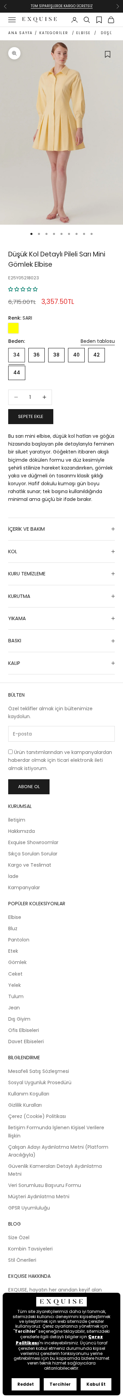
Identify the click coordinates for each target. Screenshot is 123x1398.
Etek (13, 951)
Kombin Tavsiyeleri (30, 1248)
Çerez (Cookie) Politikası (37, 1116)
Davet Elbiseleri (26, 1041)
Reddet (25, 1384)
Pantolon (18, 939)
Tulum (16, 996)
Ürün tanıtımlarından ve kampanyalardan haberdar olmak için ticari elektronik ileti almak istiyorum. (60, 760)
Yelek (14, 985)
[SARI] (13, 328)
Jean (14, 1007)
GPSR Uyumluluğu (29, 1207)
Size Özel (18, 1237)
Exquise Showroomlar (33, 842)
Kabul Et (96, 1384)
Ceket (15, 973)
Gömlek (17, 962)
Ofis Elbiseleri (23, 1030)
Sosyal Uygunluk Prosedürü (39, 1082)
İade (13, 876)
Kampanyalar (24, 887)
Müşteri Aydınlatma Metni (38, 1196)
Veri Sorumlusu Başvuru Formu (44, 1185)
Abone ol (29, 786)
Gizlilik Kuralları (25, 1105)
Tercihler (60, 1384)
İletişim (16, 819)
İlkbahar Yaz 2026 (61, 8)
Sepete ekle (30, 416)
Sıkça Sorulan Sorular (32, 853)
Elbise (14, 917)
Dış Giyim (19, 1019)
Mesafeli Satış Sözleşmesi (38, 1071)
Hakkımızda (21, 831)
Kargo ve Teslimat (29, 865)
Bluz (12, 928)
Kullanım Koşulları (28, 1093)
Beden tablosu (98, 341)
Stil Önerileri (22, 1260)
